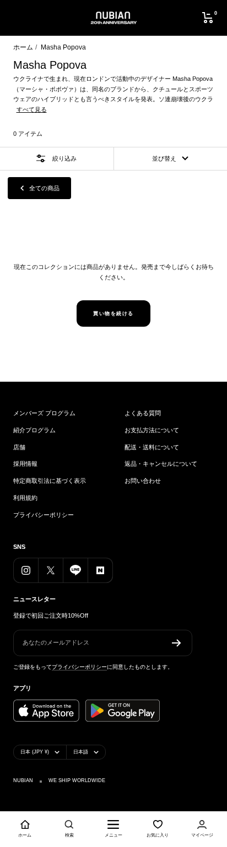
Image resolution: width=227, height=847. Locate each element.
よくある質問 (143, 413)
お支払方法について (152, 430)
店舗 (19, 447)
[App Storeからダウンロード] (46, 711)
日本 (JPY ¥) (34, 752)
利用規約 (25, 497)
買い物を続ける (113, 313)
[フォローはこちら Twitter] (50, 570)
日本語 (80, 752)
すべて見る (32, 109)
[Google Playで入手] (122, 711)
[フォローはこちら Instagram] (25, 570)
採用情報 (25, 463)
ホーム (23, 47)
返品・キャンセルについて (161, 463)
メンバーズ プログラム (44, 413)
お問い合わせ (143, 480)
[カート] (208, 17)
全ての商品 (44, 188)
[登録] (176, 643)
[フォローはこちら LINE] (75, 570)
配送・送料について (152, 447)
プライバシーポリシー (43, 515)
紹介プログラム (34, 430)
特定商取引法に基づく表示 (49, 480)
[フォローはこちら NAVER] (100, 570)
